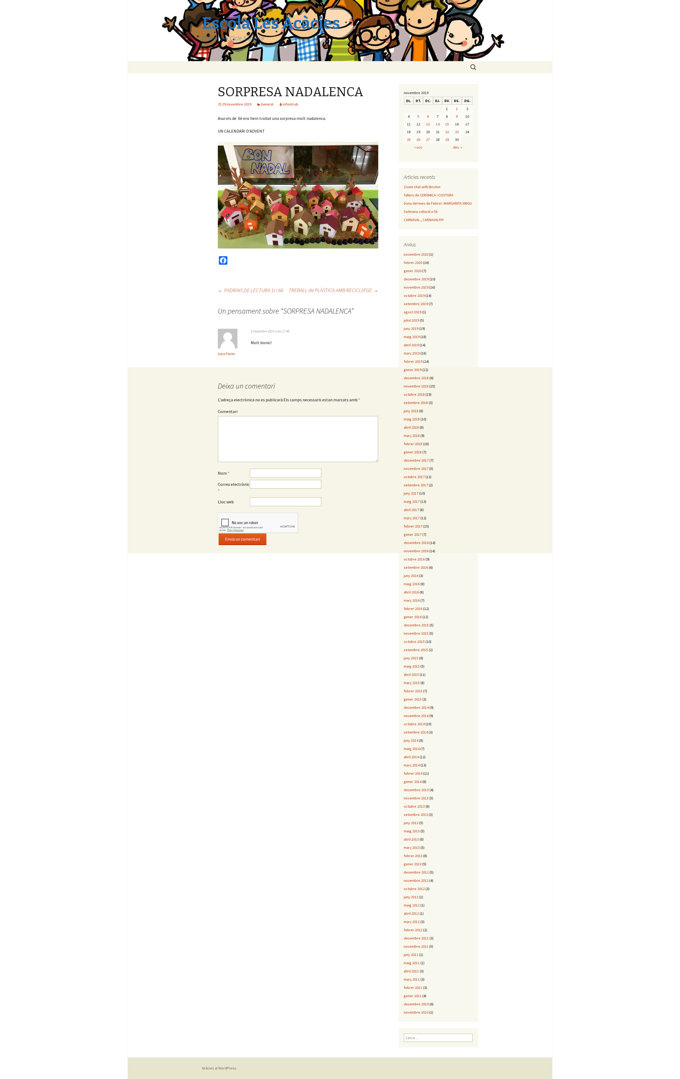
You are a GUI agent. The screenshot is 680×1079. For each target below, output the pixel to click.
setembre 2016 (416, 567)
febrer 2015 (413, 691)
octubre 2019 (414, 295)
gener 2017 (413, 534)
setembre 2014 (416, 732)
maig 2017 (412, 501)
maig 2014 (412, 748)
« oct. (418, 147)
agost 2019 (412, 312)
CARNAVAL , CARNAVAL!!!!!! (424, 219)
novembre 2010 (416, 1012)
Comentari (227, 411)
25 (409, 139)
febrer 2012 (413, 930)
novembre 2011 (416, 946)
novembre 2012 (416, 880)
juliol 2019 (411, 320)
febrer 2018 (413, 443)
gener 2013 (413, 864)
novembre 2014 (416, 715)
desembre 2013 (416, 789)
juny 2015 (411, 658)
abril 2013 (411, 839)
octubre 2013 (414, 806)
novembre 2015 (416, 633)
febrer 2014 (413, 773)
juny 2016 (411, 575)
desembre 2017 (416, 460)
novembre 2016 (416, 551)
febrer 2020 (413, 262)
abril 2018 (411, 427)
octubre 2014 (414, 724)
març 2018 (412, 435)
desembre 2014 (416, 707)
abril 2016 (411, 592)
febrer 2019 (413, 361)
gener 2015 (413, 699)
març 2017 (412, 518)
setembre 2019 (416, 303)
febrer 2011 (413, 987)
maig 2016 (412, 583)
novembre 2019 (416, 287)
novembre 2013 (416, 798)
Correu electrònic (233, 487)
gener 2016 (413, 616)
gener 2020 (413, 270)
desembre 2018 (416, 378)
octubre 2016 (414, 559)
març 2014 (412, 765)
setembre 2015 (416, 649)
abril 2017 (411, 509)
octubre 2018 (414, 394)
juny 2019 (411, 328)
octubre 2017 (414, 476)
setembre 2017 (416, 485)
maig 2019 (412, 336)
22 (447, 131)
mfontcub (290, 104)
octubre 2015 (414, 641)
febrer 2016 (413, 608)
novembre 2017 (416, 468)
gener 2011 (413, 995)
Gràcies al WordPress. (219, 1068)
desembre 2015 (416, 625)
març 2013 (412, 847)
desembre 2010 (416, 1004)
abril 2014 (411, 757)
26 (418, 139)
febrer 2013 (413, 855)
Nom (224, 473)
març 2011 (412, 979)
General (267, 104)
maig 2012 (412, 905)
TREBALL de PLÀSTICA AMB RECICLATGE (333, 290)
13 (428, 124)
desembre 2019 (416, 279)
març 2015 (412, 682)
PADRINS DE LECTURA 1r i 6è (250, 290)
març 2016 (412, 600)
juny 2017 (411, 493)
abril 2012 (411, 913)
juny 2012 (411, 897)
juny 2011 (411, 954)
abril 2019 (411, 345)
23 (457, 131)
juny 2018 (411, 410)
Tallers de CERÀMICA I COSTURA (428, 195)
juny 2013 (411, 822)
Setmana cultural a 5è (421, 211)
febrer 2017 (413, 526)
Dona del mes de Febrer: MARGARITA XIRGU (438, 203)
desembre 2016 (416, 542)
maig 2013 (412, 831)
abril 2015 (411, 674)
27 (428, 139)
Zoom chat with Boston (422, 186)
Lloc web (226, 501)
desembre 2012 (416, 872)
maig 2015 (412, 666)
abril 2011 (411, 971)
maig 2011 (412, 962)
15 (447, 124)
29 (447, 139)
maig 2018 (412, 419)
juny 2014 (411, 740)
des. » (457, 147)
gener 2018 (413, 452)
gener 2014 (413, 781)
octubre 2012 (414, 888)
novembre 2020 (416, 254)
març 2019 (412, 353)
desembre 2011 (416, 938)
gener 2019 (413, 369)
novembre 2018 (416, 386)
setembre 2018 (416, 402)
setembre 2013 (416, 814)
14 (438, 124)
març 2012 (412, 921)
